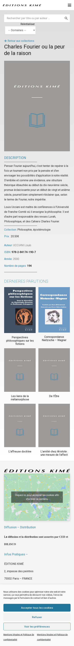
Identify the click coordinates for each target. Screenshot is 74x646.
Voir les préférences (37, 626)
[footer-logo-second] (22, 5)
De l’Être (54, 396)
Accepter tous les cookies (37, 607)
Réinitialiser (27, 24)
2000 (16, 259)
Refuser (37, 617)
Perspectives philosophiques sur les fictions (20, 341)
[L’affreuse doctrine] (20, 425)
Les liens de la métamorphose (20, 398)
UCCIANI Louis (22, 245)
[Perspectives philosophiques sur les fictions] (20, 310)
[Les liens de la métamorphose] (20, 370)
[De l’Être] (54, 370)
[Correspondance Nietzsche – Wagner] (54, 310)
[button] (69, 5)
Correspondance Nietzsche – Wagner (54, 338)
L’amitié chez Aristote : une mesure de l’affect (54, 453)
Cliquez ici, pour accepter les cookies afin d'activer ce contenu (37, 497)
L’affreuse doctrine (19, 451)
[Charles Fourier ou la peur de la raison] (37, 63)
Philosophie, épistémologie (34, 229)
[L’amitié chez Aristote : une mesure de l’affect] (54, 425)
